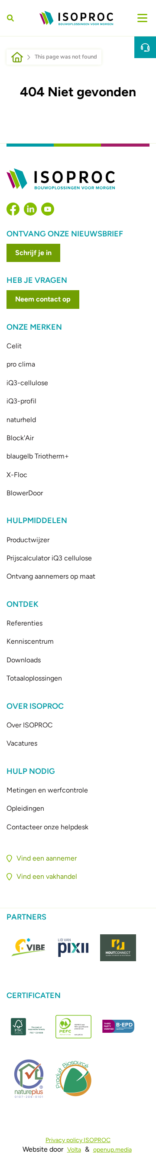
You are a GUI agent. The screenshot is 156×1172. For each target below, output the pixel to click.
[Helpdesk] (145, 47)
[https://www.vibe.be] (29, 947)
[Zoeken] (11, 18)
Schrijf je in (33, 253)
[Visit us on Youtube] (47, 209)
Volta (74, 1149)
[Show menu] (142, 18)
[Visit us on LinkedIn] (30, 209)
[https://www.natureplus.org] (29, 1078)
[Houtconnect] (118, 947)
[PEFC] (73, 1026)
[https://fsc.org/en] (29, 1026)
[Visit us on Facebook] (13, 209)
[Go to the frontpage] (76, 18)
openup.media (112, 1149)
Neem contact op (43, 299)
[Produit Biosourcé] (73, 1079)
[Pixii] (73, 947)
